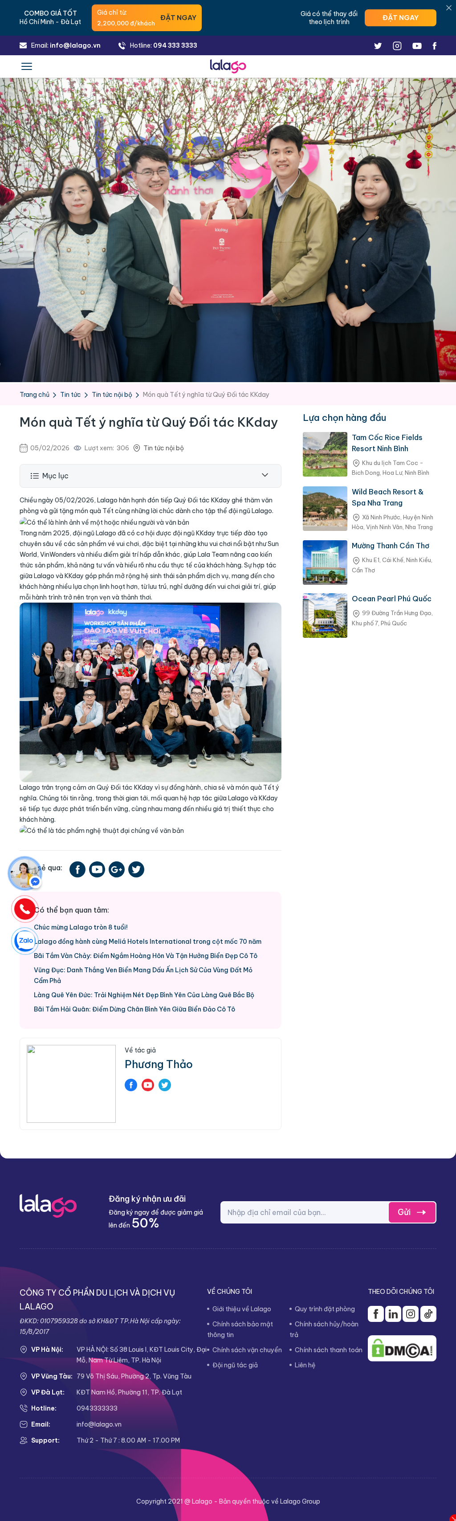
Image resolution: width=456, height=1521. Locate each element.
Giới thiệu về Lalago (241, 1309)
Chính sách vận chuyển (247, 1350)
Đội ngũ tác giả (235, 1365)
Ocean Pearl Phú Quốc (392, 598)
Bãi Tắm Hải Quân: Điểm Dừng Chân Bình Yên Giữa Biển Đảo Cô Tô (134, 1009)
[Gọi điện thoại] (25, 909)
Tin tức (70, 395)
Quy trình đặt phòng (325, 1309)
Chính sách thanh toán (328, 1350)
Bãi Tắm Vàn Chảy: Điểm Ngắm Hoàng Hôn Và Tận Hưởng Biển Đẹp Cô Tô (145, 956)
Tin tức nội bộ (112, 395)
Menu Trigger (26, 68)
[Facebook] (25, 873)
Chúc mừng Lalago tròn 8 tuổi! (81, 927)
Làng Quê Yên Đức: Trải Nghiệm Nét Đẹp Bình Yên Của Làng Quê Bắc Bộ (144, 995)
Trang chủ (34, 395)
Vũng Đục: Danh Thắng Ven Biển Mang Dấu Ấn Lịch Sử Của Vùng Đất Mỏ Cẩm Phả (143, 975)
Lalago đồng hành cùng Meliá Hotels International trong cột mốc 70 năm (147, 942)
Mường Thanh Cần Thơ (390, 545)
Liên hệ (305, 1365)
